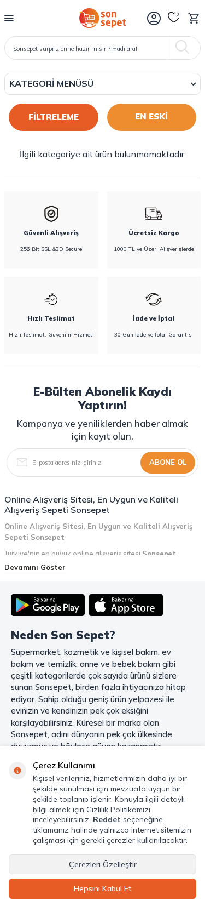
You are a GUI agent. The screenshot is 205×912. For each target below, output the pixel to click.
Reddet (107, 819)
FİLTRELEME (53, 117)
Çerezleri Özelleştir (103, 864)
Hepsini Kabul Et (103, 888)
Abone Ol (167, 462)
